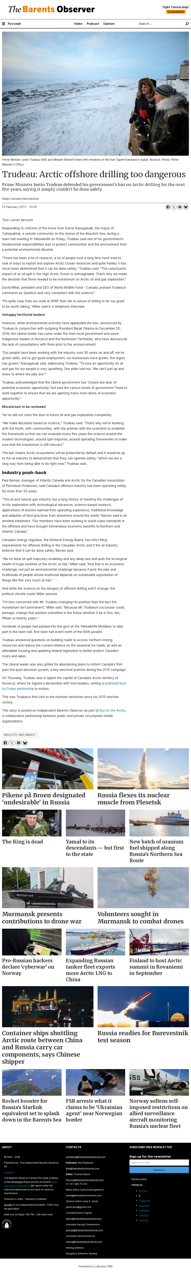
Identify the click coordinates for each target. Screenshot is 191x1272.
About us (9, 1172)
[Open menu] (3, 23)
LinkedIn (143, 1215)
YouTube (144, 1220)
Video (78, 23)
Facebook (144, 1200)
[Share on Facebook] (168, 207)
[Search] (187, 23)
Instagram (144, 1205)
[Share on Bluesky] (186, 207)
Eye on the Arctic (112, 710)
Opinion (109, 23)
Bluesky (143, 1190)
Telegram (144, 1210)
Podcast (93, 23)
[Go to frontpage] (52, 9)
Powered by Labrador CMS (96, 1266)
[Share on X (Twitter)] (174, 207)
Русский (14, 23)
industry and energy (20, 734)
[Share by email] (180, 207)
